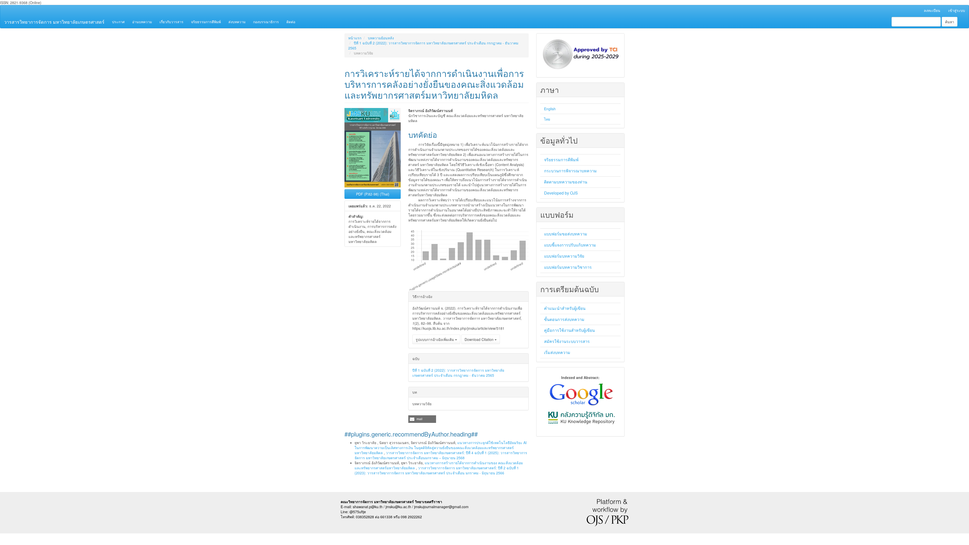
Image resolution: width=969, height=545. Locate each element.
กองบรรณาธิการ (266, 21)
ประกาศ (118, 21)
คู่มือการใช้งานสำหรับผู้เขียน (569, 330)
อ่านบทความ (142, 21)
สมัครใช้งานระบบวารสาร (567, 341)
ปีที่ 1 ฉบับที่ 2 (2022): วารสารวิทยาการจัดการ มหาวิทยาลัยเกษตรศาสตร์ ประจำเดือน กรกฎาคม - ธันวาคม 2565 (458, 373)
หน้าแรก (354, 37)
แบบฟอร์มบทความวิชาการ (568, 267)
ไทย (547, 119)
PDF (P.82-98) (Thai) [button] (372, 194)
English (550, 108)
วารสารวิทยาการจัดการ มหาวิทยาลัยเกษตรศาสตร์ (54, 21)
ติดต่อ (290, 21)
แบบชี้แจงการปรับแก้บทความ (570, 245)
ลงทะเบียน (932, 10)
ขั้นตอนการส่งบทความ (564, 319)
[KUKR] (581, 417)
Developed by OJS (561, 193)
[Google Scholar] (581, 393)
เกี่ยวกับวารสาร (171, 21)
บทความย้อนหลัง (381, 37)
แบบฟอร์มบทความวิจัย (564, 256)
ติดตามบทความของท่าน (565, 182)
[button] (422, 419)
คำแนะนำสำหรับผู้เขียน (564, 308)
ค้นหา (949, 21)
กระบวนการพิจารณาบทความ (570, 171)
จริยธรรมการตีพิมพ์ (206, 21)
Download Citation (480, 339)
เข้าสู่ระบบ (956, 10)
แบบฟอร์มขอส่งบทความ (565, 234)
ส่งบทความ (237, 21)
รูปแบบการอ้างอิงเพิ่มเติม (435, 339)
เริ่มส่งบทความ (557, 352)
